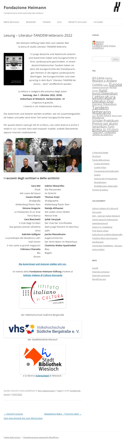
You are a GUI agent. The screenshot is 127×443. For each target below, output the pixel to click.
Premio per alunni (105, 124)
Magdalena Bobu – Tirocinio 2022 (63, 413)
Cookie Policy (100, 167)
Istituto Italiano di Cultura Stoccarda (42, 275)
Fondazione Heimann (25, 7)
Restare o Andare (104, 81)
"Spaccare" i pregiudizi (104, 132)
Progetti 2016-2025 (77, 22)
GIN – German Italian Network (106, 215)
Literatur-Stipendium (104, 104)
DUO (59, 22)
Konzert (95, 91)
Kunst (103, 90)
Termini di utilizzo (100, 189)
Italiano (99, 43)
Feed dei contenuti (100, 271)
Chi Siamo (98, 22)
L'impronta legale (100, 152)
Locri (94, 116)
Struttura (96, 156)
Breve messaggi (11, 22)
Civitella (97, 84)
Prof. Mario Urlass (100, 230)
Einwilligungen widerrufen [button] (106, 186)
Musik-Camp (117, 116)
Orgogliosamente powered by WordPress (41, 437)
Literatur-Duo (103, 101)
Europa (115, 84)
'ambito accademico (102, 134)
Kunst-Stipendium (105, 93)
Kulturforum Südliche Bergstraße (107, 234)
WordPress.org (99, 279)
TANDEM (46, 22)
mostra (108, 78)
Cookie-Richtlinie (101, 163)
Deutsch (100, 41)
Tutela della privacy (101, 160)
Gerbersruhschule (100, 87)
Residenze (31, 22)
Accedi (95, 268)
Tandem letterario (101, 110)
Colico (106, 85)
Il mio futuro (104, 115)
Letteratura (104, 97)
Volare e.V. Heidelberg (102, 227)
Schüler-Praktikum (105, 120)
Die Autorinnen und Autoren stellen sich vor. (43, 264)
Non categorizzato (46, 390)
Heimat (113, 87)
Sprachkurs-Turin (103, 126)
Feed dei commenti (101, 275)
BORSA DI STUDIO (105, 129)
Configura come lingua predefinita (104, 46)
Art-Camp (98, 78)
